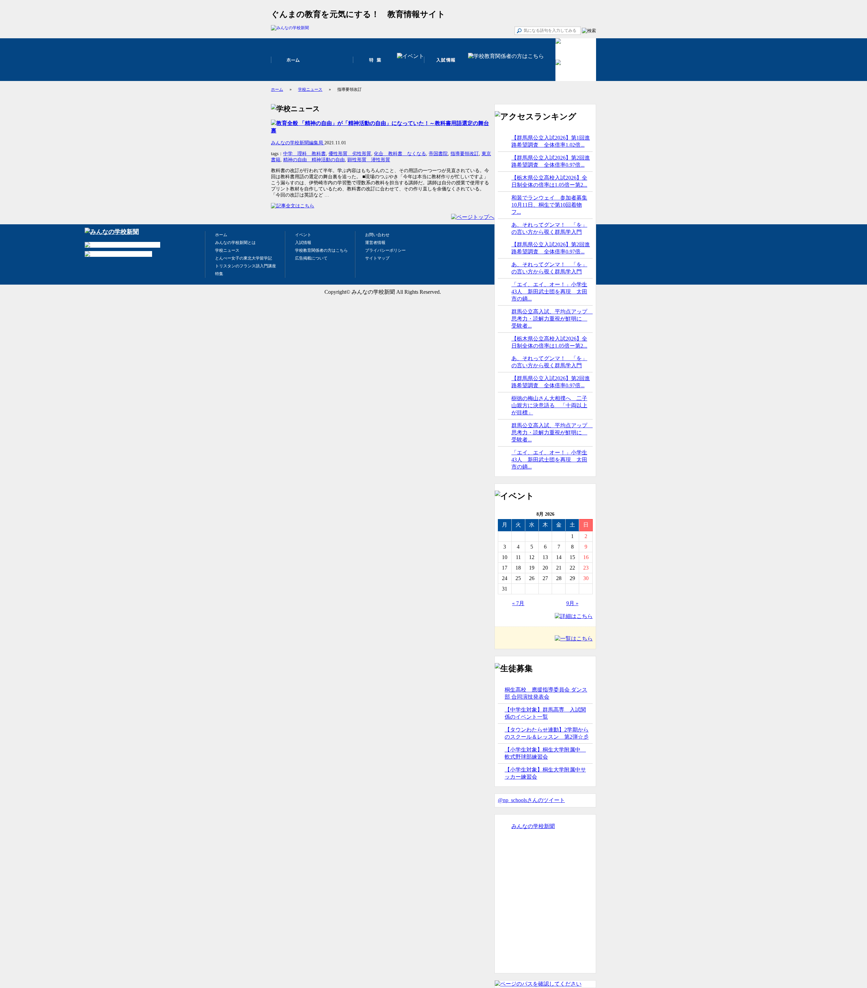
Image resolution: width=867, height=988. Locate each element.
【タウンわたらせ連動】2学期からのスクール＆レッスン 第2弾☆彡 (547, 733)
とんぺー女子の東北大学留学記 (243, 258)
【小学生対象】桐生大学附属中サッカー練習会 (545, 773)
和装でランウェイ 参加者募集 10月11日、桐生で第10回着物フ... (549, 205)
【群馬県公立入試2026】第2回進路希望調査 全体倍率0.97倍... (550, 161)
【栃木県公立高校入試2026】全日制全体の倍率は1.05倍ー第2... (549, 181)
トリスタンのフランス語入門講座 (245, 266)
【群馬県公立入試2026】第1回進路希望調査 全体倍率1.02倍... (550, 141)
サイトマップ (377, 258)
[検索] (589, 31)
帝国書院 (438, 153)
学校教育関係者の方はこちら (321, 250)
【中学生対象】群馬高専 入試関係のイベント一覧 (545, 713)
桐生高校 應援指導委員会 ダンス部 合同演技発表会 (546, 693)
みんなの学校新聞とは (235, 242)
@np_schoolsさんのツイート (531, 800)
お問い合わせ (377, 234)
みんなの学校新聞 (533, 826)
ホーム (277, 89)
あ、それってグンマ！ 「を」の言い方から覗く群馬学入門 (549, 228)
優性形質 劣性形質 (350, 153)
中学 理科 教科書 (304, 153)
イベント (303, 234)
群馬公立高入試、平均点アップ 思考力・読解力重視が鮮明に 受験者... (552, 319)
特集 (219, 273)
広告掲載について (311, 258)
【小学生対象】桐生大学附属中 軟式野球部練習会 (545, 753)
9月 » (572, 603)
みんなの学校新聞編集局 (297, 142)
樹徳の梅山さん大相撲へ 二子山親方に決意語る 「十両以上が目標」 (549, 405)
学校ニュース (310, 89)
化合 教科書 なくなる (400, 153)
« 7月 (518, 603)
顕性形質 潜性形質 (368, 159)
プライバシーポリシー (385, 250)
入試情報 (303, 242)
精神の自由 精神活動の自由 (314, 159)
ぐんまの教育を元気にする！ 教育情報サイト (358, 14)
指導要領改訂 (464, 153)
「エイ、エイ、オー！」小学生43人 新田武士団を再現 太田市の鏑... (549, 292)
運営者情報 (375, 242)
